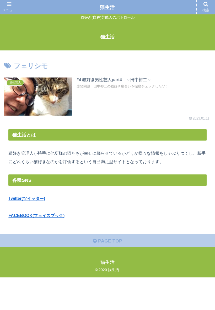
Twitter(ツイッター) (26, 198)
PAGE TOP (109, 241)
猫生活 (107, 7)
